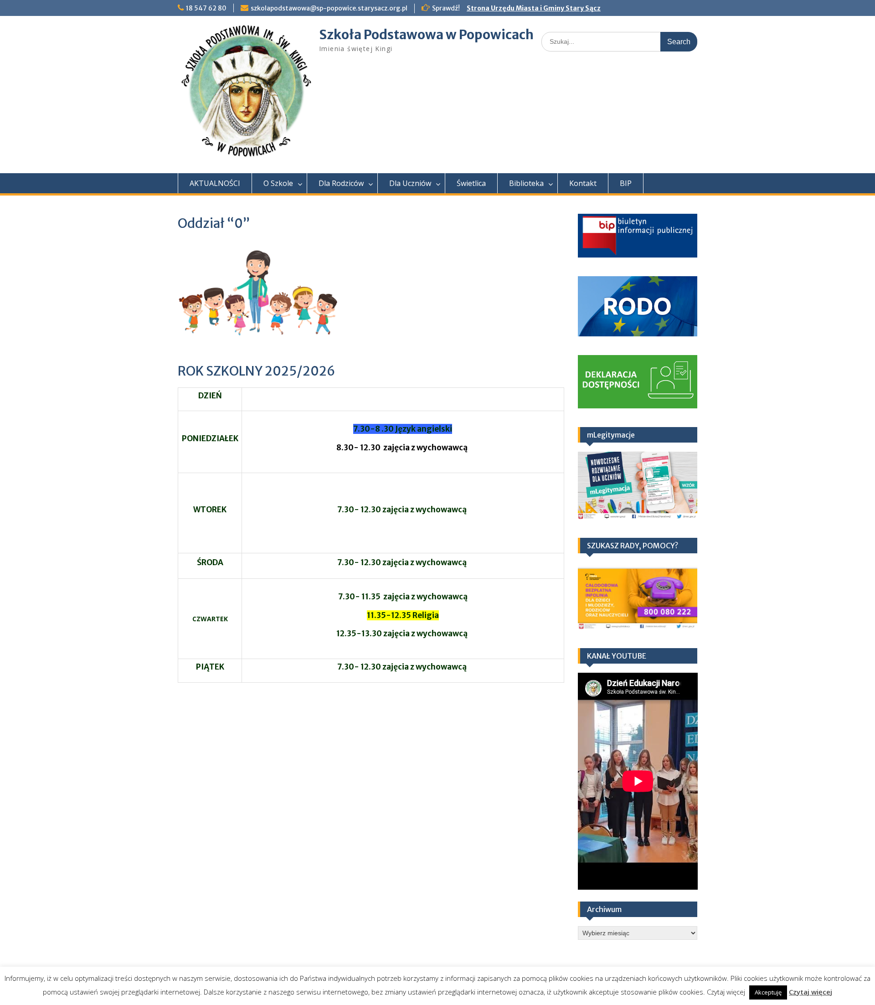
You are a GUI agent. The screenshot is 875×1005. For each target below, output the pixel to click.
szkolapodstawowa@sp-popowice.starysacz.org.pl (329, 8)
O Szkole (278, 183)
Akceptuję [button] (768, 992)
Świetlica (471, 183)
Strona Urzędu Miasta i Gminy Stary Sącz (534, 8)
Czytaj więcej (810, 991)
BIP (626, 183)
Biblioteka (526, 183)
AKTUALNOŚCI (215, 183)
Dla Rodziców (341, 183)
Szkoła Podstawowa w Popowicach (426, 34)
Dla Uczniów (410, 183)
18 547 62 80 (206, 8)
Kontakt (583, 183)
